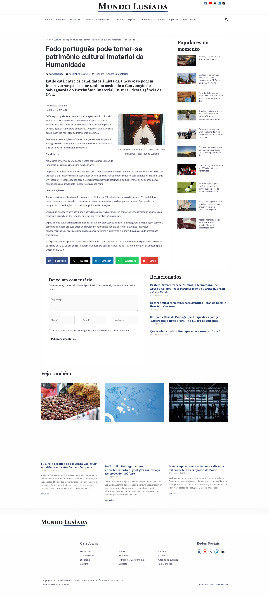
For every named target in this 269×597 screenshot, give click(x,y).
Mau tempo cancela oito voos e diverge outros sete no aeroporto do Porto (196, 468)
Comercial (187, 19)
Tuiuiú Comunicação (218, 584)
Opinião (173, 19)
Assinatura (163, 555)
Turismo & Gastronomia (152, 19)
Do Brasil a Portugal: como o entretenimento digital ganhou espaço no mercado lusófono (132, 470)
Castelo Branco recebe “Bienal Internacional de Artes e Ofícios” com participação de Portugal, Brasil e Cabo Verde (187, 288)
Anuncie (162, 551)
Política (48, 19)
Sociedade (75, 19)
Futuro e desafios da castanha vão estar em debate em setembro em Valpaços (69, 465)
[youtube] (211, 3)
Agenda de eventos (168, 559)
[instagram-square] (224, 3)
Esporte (132, 19)
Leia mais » (45, 494)
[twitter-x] (215, 3)
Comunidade (103, 19)
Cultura (89, 19)
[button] (194, 19)
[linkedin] (220, 3)
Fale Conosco (165, 563)
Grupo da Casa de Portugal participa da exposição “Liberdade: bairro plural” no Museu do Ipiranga (185, 318)
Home (48, 39)
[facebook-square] (206, 3)
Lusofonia (119, 19)
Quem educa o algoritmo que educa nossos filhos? (185, 331)
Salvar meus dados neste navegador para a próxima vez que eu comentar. (91, 330)
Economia (61, 19)
